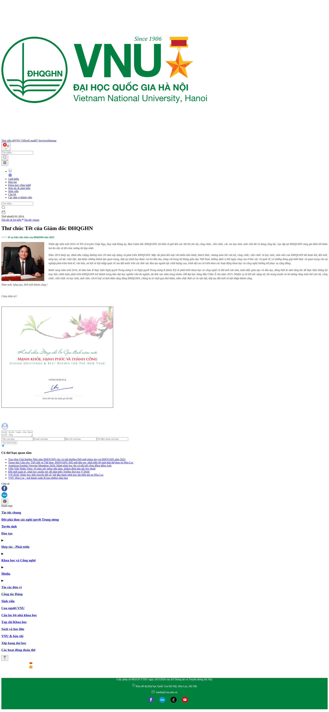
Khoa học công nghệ (19, 185)
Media (5, 573)
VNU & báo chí (12, 636)
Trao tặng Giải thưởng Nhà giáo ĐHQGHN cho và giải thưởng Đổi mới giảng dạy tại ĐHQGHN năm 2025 (66, 459)
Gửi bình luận (9, 442)
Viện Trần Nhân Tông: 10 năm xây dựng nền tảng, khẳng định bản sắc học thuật (51, 468)
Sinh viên (13, 191)
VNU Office (21, 140)
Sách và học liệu (12, 629)
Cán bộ (12, 194)
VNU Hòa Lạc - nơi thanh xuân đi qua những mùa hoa (38, 477)
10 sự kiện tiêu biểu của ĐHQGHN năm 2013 (31, 237)
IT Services (41, 140)
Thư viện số (7, 140)
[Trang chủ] (104, 137)
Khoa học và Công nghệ (18, 560)
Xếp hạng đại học (13, 643)
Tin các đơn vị (11, 587)
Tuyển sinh (9, 526)
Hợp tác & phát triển (19, 188)
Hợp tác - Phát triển (15, 547)
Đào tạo (12, 182)
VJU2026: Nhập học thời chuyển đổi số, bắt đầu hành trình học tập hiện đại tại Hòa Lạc (55, 474)
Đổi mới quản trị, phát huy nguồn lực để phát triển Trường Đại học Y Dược (49, 471)
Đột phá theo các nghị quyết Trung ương (30, 519)
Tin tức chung (31, 219)
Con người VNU (13, 608)
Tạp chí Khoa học (14, 622)
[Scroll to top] (4, 658)
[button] (164, 488)
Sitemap (52, 140)
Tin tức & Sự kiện (11, 219)
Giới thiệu (13, 178)
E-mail (31, 140)
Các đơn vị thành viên (20, 197)
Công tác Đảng (12, 594)
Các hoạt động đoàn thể (18, 650)
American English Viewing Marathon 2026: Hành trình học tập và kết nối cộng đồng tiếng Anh (59, 465)
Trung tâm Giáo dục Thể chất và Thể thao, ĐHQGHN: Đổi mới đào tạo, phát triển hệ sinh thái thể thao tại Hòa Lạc (70, 462)
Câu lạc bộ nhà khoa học (19, 615)
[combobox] (5, 146)
